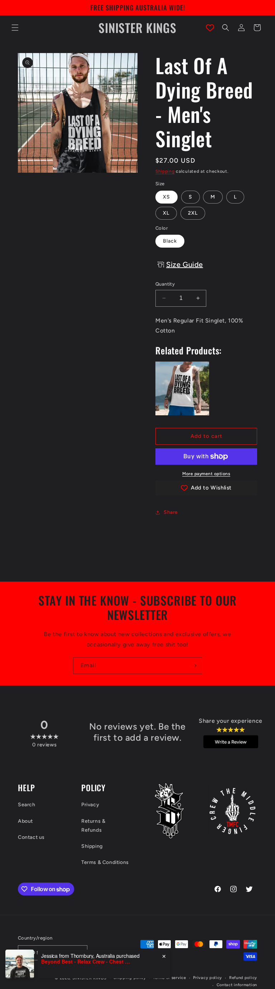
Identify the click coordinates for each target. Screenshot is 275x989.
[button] (15, 27)
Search (26, 805)
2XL (193, 213)
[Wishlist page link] (210, 28)
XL (166, 213)
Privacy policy (207, 977)
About (25, 821)
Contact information (237, 985)
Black (170, 241)
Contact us (31, 837)
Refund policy (243, 977)
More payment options (206, 473)
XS (166, 197)
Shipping (165, 171)
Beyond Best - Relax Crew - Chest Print (86, 962)
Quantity (165, 284)
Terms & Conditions (105, 862)
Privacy (90, 805)
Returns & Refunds (93, 825)
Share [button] (171, 512)
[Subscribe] (194, 665)
